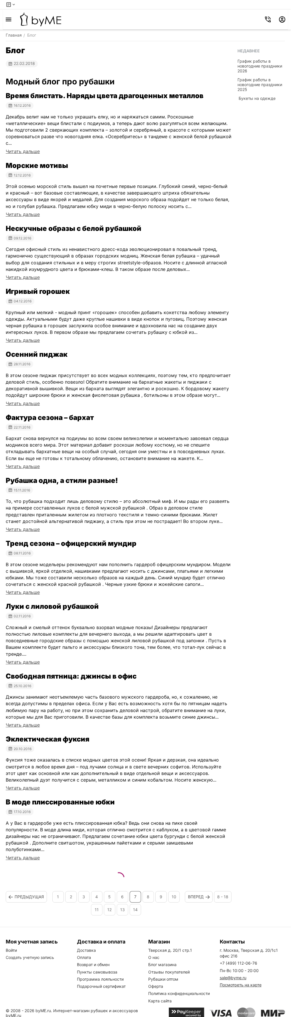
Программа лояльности (100, 979)
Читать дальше (23, 151)
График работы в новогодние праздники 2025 (259, 84)
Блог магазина (162, 964)
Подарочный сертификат (101, 986)
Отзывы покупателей (169, 972)
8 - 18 (222, 896)
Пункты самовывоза (97, 972)
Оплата (84, 957)
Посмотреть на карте (241, 984)
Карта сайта (160, 1000)
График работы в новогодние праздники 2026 (259, 66)
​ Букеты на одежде (256, 98)
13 (122, 909)
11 (97, 909)
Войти (11, 950)
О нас (153, 957)
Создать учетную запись (30, 957)
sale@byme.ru (233, 977)
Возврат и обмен (93, 964)
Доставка (86, 950)
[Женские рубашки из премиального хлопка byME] (40, 19)
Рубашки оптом (163, 979)
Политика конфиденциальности (179, 993)
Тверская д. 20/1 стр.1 (170, 950)
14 (135, 909)
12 (109, 909)
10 (174, 896)
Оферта (155, 986)
